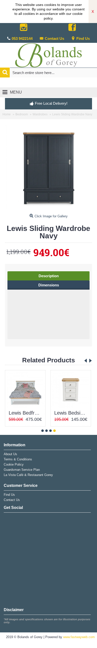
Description (49, 276)
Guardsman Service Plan (22, 470)
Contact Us (54, 38)
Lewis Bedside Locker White (71, 413)
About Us (10, 454)
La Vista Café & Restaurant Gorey (28, 475)
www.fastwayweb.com (79, 637)
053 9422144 (22, 38)
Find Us (83, 38)
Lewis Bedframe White (26, 413)
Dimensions (48, 285)
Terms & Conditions (18, 459)
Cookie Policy (14, 464)
